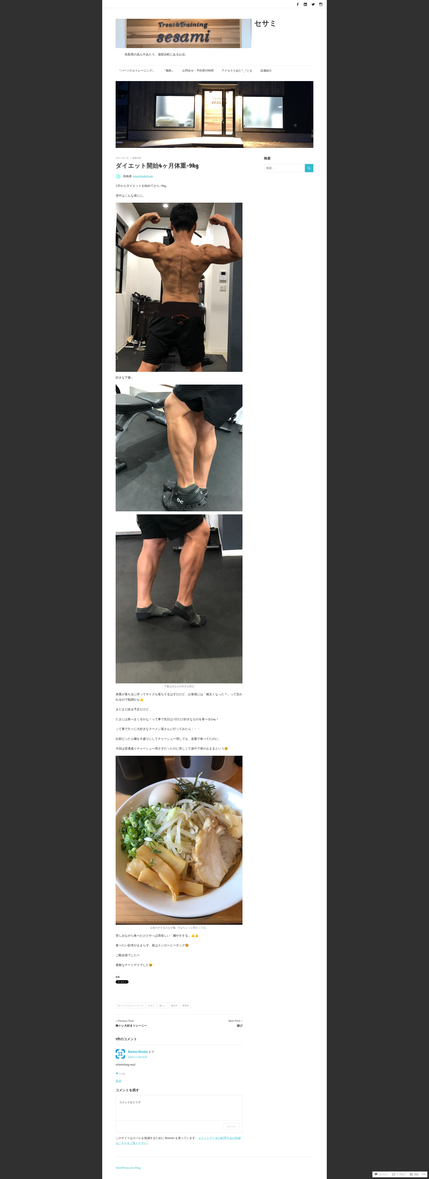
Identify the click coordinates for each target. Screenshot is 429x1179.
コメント (231, 1126)
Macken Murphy (138, 1051)
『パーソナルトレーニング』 (136, 70)
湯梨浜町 (136, 158)
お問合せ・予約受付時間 (198, 70)
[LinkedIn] (305, 4)
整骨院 (185, 1005)
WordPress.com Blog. (128, 1168)
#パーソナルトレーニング (130, 1005)
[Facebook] (297, 4)
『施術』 (168, 70)
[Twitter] (313, 4)
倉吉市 (174, 1005)
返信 (118, 1081)
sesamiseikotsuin (143, 176)
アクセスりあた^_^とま (237, 70)
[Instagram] (320, 4)
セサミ (265, 23)
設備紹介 (266, 70)
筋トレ (163, 1005)
